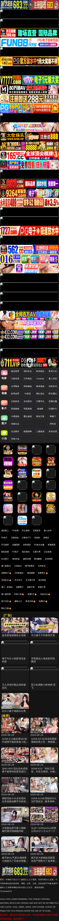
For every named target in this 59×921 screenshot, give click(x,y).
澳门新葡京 (6, 565)
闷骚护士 (53, 408)
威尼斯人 (5, 530)
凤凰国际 (27, 544)
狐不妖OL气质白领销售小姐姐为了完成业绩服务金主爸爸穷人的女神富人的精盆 (14, 862)
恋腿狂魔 (53, 401)
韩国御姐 (28, 386)
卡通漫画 (15, 416)
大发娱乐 (18, 565)
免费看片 (20, 587)
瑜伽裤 (40, 408)
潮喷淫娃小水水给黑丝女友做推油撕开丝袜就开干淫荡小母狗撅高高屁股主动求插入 (14, 803)
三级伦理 (15, 378)
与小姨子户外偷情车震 (43, 635)
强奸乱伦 (28, 371)
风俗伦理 (53, 431)
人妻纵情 (40, 431)
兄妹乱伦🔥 (45, 594)
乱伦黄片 (5, 558)
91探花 (28, 393)
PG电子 (4, 537)
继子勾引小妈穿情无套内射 (14, 660)
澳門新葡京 (30, 565)
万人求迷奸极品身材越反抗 (14, 686)
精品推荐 (15, 371)
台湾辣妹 (15, 386)
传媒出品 (15, 423)
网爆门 (53, 416)
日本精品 (28, 378)
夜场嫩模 (38, 558)
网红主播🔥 (6, 608)
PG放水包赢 (39, 544)
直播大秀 (42, 587)
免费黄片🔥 (43, 573)
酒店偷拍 (26, 551)
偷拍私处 (16, 558)
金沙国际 (42, 580)
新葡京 (46, 537)
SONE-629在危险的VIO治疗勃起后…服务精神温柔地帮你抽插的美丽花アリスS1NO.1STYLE (44, 803)
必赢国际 (16, 544)
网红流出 (40, 393)
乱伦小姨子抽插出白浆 (14, 710)
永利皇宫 (42, 565)
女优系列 (28, 401)
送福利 (37, 537)
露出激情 (28, 416)
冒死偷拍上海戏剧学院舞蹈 (43, 660)
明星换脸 (28, 408)
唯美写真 (40, 416)
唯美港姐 (40, 386)
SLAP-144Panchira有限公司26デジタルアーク (43, 829)
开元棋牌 (26, 530)
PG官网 (15, 530)
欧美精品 (40, 371)
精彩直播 (5, 551)
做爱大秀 (31, 587)
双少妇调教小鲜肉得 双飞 (43, 686)
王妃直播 (47, 551)
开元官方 (18, 580)
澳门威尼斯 (6, 594)
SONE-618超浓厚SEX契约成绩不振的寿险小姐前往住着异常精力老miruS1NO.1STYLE (14, 743)
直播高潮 (51, 544)
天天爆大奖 (30, 580)
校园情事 (28, 431)
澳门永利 (47, 530)
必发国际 (49, 558)
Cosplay (40, 378)
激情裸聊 (31, 573)
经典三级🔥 (19, 594)
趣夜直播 (27, 558)
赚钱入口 (18, 601)
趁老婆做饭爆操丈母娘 (14, 635)
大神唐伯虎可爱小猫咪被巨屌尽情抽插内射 (14, 829)
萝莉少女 (53, 371)
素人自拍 (53, 378)
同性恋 (53, 423)
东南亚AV (52, 386)
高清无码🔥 (30, 601)
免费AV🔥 (43, 601)
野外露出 (53, 393)
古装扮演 (15, 401)
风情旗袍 (15, 408)
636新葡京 (19, 573)
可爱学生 (40, 401)
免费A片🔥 (32, 594)
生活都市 (15, 431)
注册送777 (26, 537)
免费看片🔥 (6, 573)
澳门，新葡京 (7, 587)
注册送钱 (15, 537)
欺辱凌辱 (15, 393)
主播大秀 (37, 551)
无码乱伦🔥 (6, 580)
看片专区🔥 (6, 601)
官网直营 (37, 530)
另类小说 (15, 438)
